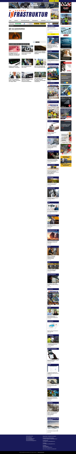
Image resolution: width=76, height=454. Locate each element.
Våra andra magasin (25, 20)
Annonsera (43, 20)
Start (10, 20)
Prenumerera (35, 20)
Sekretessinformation (41, 452)
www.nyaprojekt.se (29, 437)
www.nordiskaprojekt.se (29, 439)
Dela (34, 42)
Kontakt (16, 20)
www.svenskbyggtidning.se (30, 438)
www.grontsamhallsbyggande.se (31, 440)
